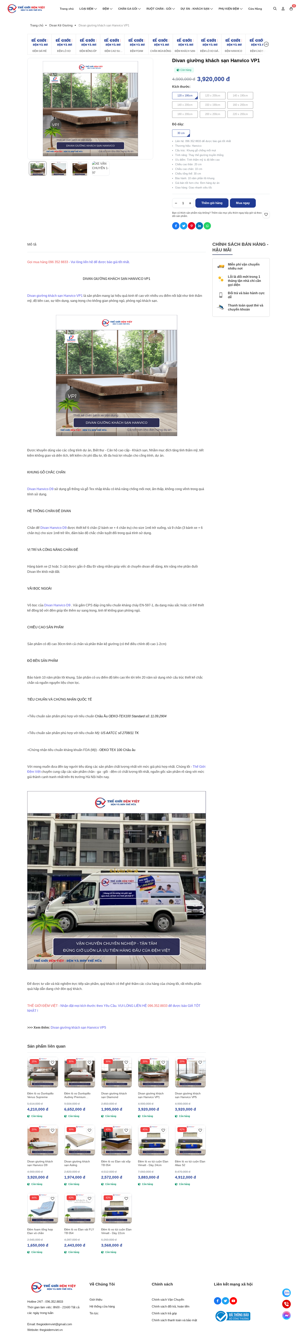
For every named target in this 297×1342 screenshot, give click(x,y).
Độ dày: (178, 124)
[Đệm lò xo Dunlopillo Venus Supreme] (42, 1072)
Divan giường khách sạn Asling (77, 1163)
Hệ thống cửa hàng (102, 1306)
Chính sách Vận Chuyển (168, 1299)
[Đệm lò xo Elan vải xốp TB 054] (116, 1140)
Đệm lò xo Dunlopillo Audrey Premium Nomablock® (77, 1095)
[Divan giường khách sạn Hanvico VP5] (190, 1072)
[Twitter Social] (225, 1300)
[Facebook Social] (217, 1300)
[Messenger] (286, 1315)
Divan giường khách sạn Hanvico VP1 (151, 1095)
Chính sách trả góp (164, 1313)
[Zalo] (286, 1293)
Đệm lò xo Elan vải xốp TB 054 (116, 1163)
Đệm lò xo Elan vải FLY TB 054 (79, 1231)
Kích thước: (181, 86)
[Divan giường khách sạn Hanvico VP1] (153, 1072)
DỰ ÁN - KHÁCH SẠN (195, 8)
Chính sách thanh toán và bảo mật (174, 1320)
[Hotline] (286, 1304)
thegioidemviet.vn (51, 1330)
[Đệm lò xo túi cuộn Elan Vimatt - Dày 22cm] (116, 1208)
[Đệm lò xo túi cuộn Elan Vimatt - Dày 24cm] (153, 1140)
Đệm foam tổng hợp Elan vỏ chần (40, 1231)
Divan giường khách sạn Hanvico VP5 (188, 1095)
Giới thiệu (96, 1299)
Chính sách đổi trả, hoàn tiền (170, 1306)
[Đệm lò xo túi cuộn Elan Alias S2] (190, 1140)
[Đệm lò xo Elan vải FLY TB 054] (79, 1208)
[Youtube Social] (233, 1300)
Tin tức (94, 1313)
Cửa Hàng (255, 8)
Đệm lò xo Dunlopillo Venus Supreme (40, 1095)
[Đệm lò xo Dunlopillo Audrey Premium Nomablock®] (79, 1072)
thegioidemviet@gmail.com (54, 1324)
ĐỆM (106, 8)
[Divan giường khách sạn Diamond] (116, 1072)
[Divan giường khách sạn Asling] (79, 1140)
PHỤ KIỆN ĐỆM (229, 8)
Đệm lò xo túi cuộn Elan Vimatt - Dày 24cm (153, 1163)
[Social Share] (175, 225)
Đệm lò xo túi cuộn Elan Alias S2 (190, 1163)
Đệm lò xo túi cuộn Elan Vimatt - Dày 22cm (116, 1231)
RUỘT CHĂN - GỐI (158, 8)
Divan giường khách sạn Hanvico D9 (40, 1163)
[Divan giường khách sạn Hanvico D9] (42, 1140)
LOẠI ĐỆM (86, 8)
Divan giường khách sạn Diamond (114, 1095)
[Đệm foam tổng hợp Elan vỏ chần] (42, 1208)
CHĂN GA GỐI (127, 8)
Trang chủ (67, 8)
